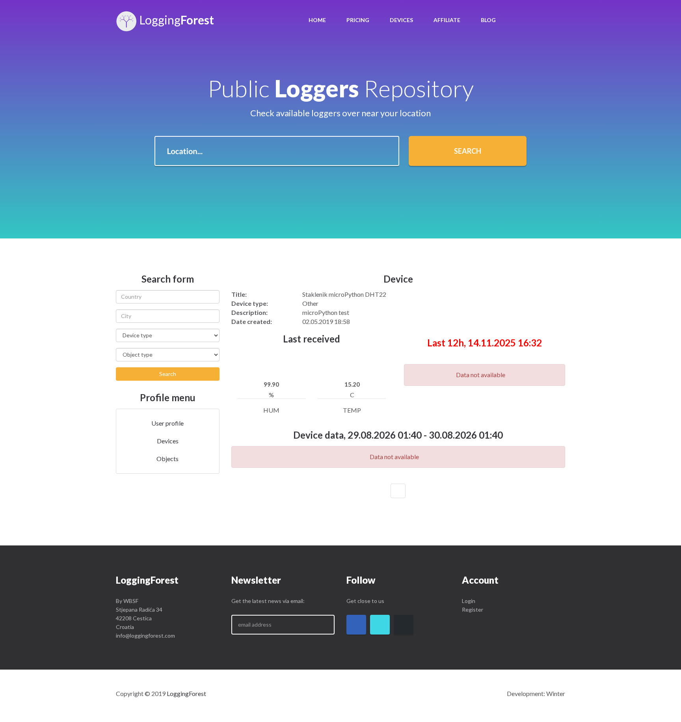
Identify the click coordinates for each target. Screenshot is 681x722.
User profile (167, 423)
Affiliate (447, 20)
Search (467, 151)
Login (468, 600)
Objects (167, 458)
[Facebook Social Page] (356, 625)
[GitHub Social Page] (403, 625)
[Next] (398, 491)
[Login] (519, 19)
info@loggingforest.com (145, 635)
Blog (488, 20)
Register (472, 609)
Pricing (357, 20)
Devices (401, 20)
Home (317, 20)
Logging (175, 20)
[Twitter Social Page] (380, 625)
